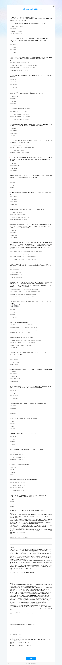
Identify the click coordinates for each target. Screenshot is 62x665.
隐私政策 (9, 663)
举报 (53, 663)
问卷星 (29, 663)
